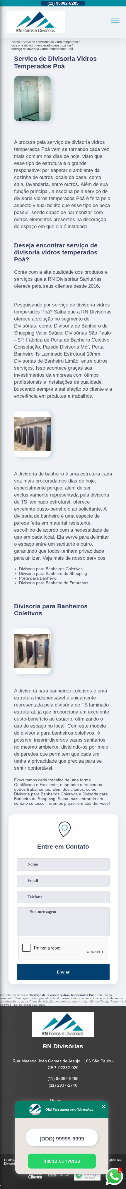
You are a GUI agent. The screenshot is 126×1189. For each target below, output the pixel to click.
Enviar (63, 972)
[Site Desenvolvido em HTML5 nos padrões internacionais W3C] (59, 1175)
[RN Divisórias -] (35, 32)
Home (55, 1100)
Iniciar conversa (61, 1161)
